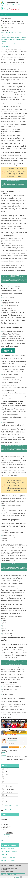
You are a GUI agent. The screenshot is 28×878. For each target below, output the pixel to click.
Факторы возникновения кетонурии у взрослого (14, 37)
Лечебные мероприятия (8, 44)
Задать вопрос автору (12, 740)
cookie (17, 877)
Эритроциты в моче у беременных (9, 851)
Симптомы (8, 798)
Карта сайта (8, 873)
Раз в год (5, 824)
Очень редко (6, 827)
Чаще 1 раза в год (7, 823)
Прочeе (7, 801)
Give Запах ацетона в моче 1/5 (20, 746)
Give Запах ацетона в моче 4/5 (24, 746)
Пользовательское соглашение (18, 873)
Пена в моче (4, 854)
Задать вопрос (8, 809)
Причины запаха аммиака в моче (16, 759)
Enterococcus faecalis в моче (7, 848)
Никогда (5, 829)
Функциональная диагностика (10, 785)
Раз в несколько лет (8, 826)
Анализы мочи (9, 792)
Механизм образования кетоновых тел (11, 35)
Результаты (6, 836)
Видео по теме (6, 46)
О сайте (3, 873)
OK (20, 877)
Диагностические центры (11, 805)
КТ (6, 772)
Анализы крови (10, 789)
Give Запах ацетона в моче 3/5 (23, 746)
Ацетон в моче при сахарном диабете (17, 756)
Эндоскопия (9, 777)
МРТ (7, 769)
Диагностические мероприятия (10, 43)
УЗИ (7, 775)
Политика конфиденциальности (8, 874)
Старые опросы (7, 834)
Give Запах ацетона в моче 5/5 (25, 746)
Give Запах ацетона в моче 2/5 (22, 746)
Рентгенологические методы (11, 781)
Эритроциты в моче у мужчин (8, 860)
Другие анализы (10, 795)
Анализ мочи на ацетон (8, 351)
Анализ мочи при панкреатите (8, 857)
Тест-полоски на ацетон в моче (15, 753)
